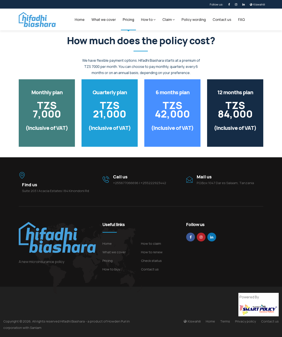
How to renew (152, 252)
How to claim (151, 243)
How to (147, 19)
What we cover (103, 19)
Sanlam (35, 327)
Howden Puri (116, 321)
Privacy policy (245, 321)
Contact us (222, 19)
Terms (225, 321)
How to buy (111, 269)
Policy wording (194, 19)
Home (80, 19)
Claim (167, 19)
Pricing (128, 19)
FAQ (241, 19)
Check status (151, 260)
